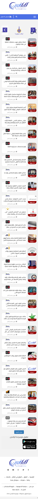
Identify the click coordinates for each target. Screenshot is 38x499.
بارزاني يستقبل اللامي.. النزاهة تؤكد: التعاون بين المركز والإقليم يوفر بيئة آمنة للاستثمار (15, 121)
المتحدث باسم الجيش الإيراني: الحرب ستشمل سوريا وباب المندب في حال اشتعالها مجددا (15, 330)
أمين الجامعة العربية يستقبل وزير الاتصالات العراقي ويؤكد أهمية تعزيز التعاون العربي (15, 108)
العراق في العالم (17, 477)
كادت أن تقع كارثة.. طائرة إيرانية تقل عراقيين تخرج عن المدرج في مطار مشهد (15, 226)
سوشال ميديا (14, 480)
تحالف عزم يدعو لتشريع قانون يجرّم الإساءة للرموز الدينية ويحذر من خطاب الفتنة (15, 317)
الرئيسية (32, 477)
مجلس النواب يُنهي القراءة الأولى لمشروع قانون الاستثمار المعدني (16, 304)
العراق (25, 477)
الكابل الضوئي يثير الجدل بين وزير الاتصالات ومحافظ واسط (16, 69)
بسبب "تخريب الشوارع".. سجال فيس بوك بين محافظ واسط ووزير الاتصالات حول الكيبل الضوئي (14, 200)
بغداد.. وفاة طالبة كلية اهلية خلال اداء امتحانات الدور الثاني (14, 291)
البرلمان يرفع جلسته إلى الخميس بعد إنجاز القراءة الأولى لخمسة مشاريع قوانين (15, 161)
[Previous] (5, 30)
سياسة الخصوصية (21, 486)
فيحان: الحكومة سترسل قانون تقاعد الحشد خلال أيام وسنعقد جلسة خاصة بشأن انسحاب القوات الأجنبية (15, 95)
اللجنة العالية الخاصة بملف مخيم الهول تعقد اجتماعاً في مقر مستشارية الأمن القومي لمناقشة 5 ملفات (14, 239)
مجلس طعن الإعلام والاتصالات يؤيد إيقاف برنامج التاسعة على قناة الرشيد (15, 278)
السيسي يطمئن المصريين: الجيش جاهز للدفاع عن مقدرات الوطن (14, 409)
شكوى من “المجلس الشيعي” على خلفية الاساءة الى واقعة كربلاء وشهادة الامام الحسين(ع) (15, 213)
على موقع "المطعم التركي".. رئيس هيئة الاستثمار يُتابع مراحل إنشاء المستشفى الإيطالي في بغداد (15, 56)
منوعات (22, 480)
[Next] (33, 30)
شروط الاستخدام (9, 486)
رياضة (28, 480)
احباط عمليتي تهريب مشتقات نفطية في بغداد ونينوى (15, 43)
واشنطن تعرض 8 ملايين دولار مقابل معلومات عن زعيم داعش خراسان (15, 344)
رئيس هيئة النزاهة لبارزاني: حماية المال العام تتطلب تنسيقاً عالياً (14, 134)
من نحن (31, 486)
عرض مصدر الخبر (11, 47)
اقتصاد (8, 477)
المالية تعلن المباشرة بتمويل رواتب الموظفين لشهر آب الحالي (15, 252)
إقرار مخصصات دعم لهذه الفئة (17, 147)
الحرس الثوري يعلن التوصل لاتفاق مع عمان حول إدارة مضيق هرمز (15, 370)
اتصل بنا (23, 489)
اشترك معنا (15, 489)
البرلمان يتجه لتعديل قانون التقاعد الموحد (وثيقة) (16, 383)
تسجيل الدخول (5, 16)
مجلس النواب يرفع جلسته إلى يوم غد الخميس (15, 174)
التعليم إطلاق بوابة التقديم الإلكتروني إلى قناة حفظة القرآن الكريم (15, 82)
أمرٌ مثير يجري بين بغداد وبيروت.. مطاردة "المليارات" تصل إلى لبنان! (16, 422)
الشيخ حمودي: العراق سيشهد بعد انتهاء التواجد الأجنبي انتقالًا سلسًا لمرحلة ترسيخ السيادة (15, 187)
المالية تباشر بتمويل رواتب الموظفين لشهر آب (15, 357)
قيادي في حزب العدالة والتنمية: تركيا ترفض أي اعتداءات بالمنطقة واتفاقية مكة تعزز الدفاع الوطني (15, 396)
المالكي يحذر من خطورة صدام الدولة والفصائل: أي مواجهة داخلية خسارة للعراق (15, 265)
